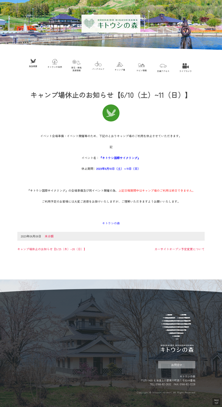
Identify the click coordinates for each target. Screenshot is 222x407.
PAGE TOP (216, 401)
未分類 (49, 236)
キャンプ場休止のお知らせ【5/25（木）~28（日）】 (52, 249)
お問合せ (176, 365)
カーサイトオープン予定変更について (180, 249)
